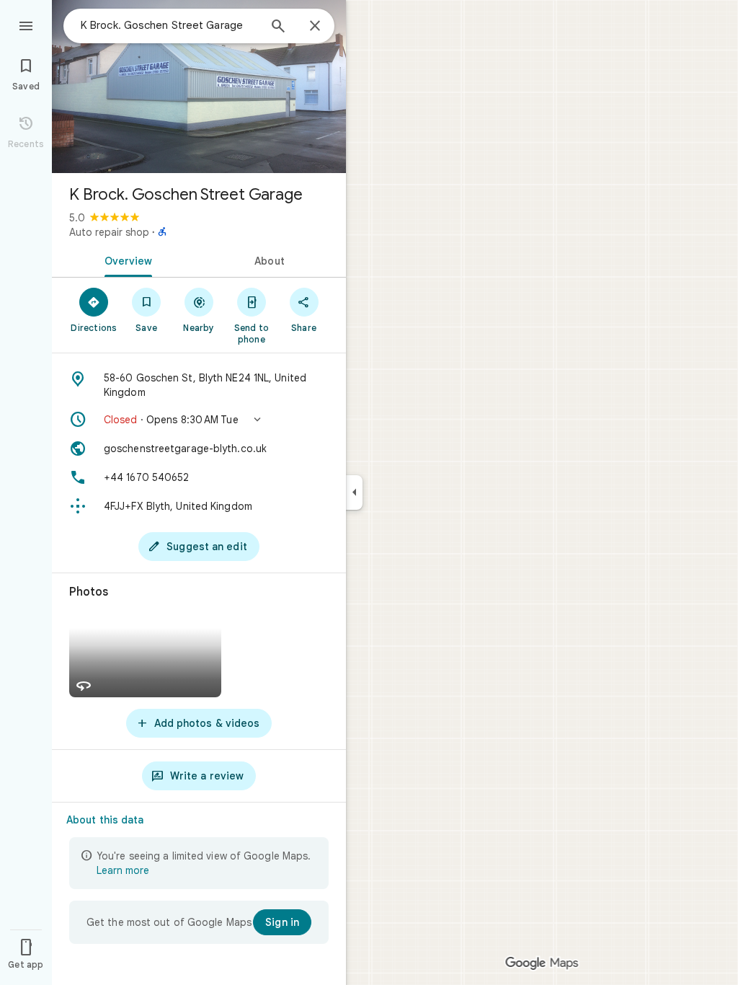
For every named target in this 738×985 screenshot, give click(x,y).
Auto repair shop (109, 232)
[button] (199, 419)
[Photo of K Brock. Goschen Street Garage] (199, 86)
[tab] (125, 259)
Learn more (123, 870)
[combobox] (169, 25)
